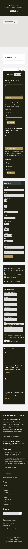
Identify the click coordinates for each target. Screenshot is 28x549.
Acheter (6, 488)
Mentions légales (9, 537)
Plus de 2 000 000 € (17, 281)
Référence (6, 193)
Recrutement (7, 504)
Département (7, 198)
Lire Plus (18, 369)
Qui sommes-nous (8, 502)
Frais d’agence (7, 499)
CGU (15, 537)
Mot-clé (6, 187)
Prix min (6, 233)
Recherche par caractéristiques (14, 260)
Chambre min (7, 221)
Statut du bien (7, 209)
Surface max (8, 250)
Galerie (6, 492)
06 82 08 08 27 (15, 11)
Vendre (6, 490)
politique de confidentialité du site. (12, 339)
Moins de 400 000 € (17, 268)
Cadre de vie (7, 495)
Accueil (6, 485)
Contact (6, 497)
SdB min (6, 227)
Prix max (6, 239)
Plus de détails (8, 109)
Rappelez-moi (20, 1)
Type (5, 215)
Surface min (8, 244)
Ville (5, 204)
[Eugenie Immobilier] (14, 6)
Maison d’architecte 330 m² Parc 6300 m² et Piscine (13, 131)
